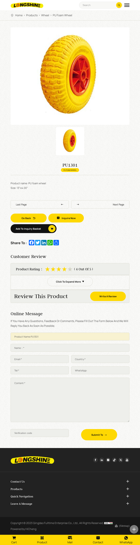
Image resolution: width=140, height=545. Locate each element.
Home (19, 15)
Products (32, 15)
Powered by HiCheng (23, 529)
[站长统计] (108, 523)
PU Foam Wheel (62, 15)
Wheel (45, 15)
